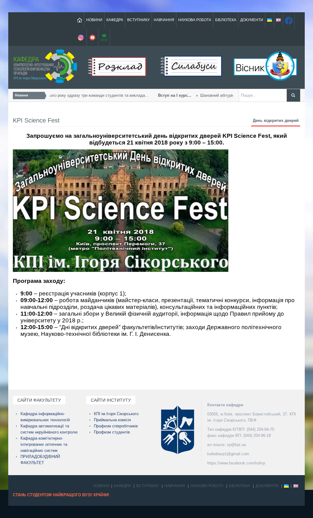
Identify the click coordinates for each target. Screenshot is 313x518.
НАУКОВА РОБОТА (194, 20)
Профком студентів (112, 432)
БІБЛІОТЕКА (225, 20)
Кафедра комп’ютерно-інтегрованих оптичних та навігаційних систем (43, 444)
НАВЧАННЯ (164, 20)
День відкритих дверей (276, 120)
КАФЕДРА (114, 20)
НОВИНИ (94, 20)
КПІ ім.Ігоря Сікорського (116, 413)
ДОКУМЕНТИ (251, 20)
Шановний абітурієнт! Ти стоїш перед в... (214, 95)
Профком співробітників (116, 426)
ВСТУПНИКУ (138, 20)
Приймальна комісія (112, 420)
